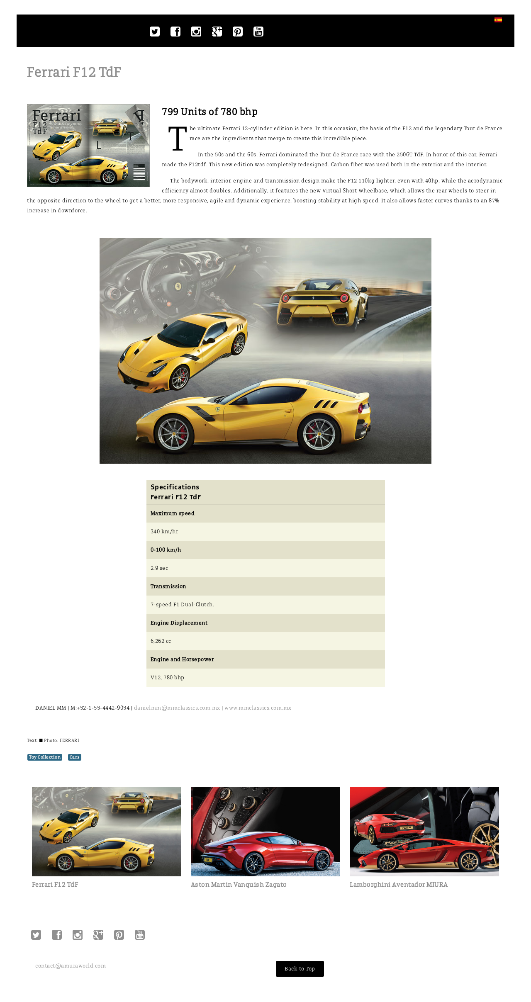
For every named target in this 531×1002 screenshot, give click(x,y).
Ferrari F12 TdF (74, 72)
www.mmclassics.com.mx (259, 708)
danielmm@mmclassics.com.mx (177, 708)
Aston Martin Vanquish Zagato (239, 884)
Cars (75, 757)
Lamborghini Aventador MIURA (399, 884)
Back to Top (300, 969)
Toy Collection (45, 757)
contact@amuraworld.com (70, 966)
